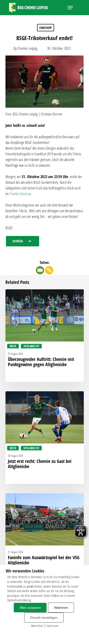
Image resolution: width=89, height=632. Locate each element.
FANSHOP (45, 27)
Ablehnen (61, 607)
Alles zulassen (30, 607)
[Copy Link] (49, 270)
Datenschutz (37, 625)
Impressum (52, 625)
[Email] (40, 270)
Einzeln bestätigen (44, 617)
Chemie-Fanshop (20, 193)
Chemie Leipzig (27, 48)
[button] (70, 7)
